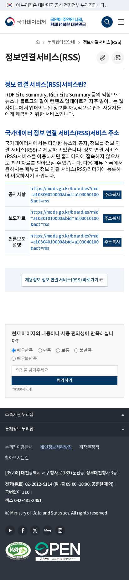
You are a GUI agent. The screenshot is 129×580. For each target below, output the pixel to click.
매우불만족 (27, 358)
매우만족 (25, 350)
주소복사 (112, 194)
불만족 (85, 350)
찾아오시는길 (17, 458)
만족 (47, 350)
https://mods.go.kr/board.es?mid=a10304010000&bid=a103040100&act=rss (64, 242)
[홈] (37, 42)
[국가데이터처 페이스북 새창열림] (23, 530)
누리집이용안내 (61, 42)
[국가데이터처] (25, 22)
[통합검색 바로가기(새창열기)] (107, 22)
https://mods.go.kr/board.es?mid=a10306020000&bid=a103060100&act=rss (64, 195)
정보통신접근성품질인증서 (18, 551)
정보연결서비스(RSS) (102, 42)
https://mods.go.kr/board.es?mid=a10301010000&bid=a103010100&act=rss (64, 218)
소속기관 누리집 (17, 415)
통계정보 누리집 (17, 429)
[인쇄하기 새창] (117, 57)
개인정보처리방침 (56, 447)
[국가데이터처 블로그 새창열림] (48, 530)
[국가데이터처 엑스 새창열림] (35, 530)
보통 (65, 350)
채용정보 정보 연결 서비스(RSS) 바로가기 (62, 280)
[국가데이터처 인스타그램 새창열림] (60, 530)
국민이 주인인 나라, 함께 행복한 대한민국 (70, 22)
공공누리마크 (57, 551)
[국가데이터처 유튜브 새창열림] (10, 530)
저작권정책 (89, 447)
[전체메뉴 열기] (118, 22)
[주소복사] (102, 57)
